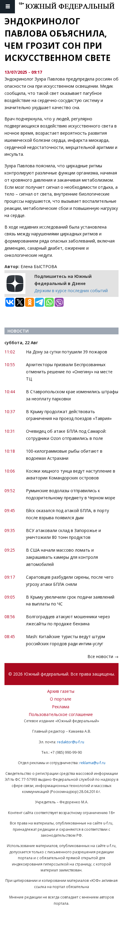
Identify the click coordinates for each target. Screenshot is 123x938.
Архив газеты (60, 691)
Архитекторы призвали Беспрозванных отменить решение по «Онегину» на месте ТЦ (69, 372)
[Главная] (71, 6)
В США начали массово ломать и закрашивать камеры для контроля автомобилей (62, 557)
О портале (60, 699)
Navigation (7, 6)
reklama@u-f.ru (92, 762)
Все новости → (103, 656)
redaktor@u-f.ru (70, 742)
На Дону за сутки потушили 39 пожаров (66, 352)
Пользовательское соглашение (61, 714)
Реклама (60, 706)
